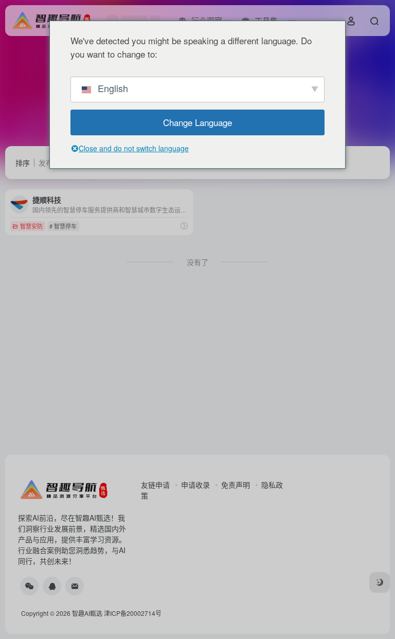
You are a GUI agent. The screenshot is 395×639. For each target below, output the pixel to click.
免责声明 (235, 485)
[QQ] (52, 586)
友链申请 (155, 485)
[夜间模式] (379, 582)
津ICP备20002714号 (132, 613)
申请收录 (195, 485)
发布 (46, 162)
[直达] (184, 226)
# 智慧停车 (63, 226)
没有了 (197, 262)
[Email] (74, 586)
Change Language (197, 122)
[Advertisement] (197, 369)
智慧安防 (31, 226)
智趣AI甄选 (87, 613)
